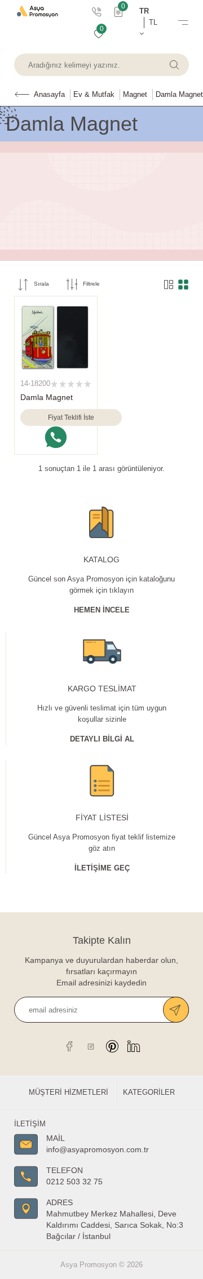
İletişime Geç (102, 868)
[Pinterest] (112, 1046)
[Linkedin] (133, 1046)
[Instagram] (91, 1046)
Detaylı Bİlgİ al (102, 739)
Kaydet (176, 1010)
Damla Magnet (46, 397)
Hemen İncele (102, 610)
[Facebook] (69, 1046)
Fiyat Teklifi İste (71, 417)
